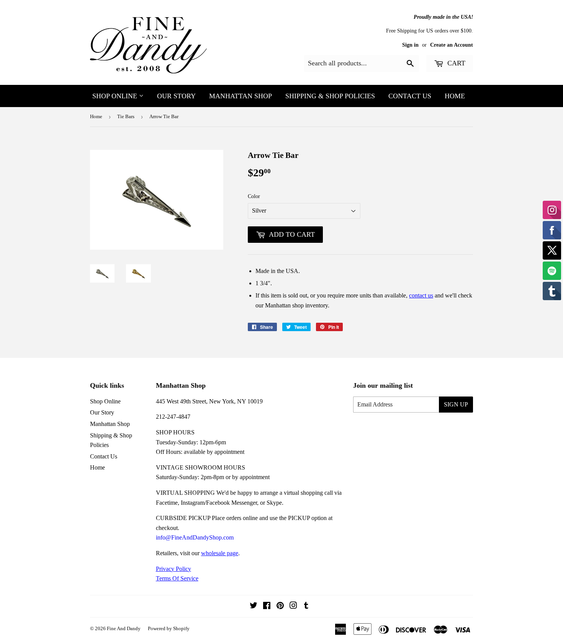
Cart (455, 63)
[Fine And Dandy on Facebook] (267, 606)
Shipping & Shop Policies (330, 96)
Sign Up (456, 404)
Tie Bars (125, 116)
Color (254, 196)
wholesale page (219, 553)
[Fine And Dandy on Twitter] (253, 606)
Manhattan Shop (240, 96)
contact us (421, 295)
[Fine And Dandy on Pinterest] (280, 606)
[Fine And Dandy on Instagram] (293, 606)
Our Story (176, 96)
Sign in (410, 45)
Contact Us (409, 96)
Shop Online (115, 96)
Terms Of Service (177, 578)
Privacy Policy (173, 569)
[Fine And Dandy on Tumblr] (306, 606)
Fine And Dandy (124, 628)
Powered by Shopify (169, 628)
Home (455, 96)
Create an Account (451, 45)
